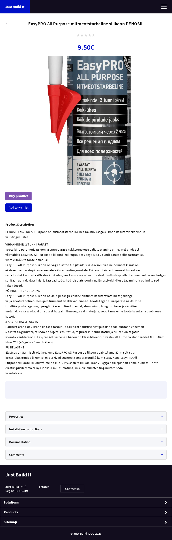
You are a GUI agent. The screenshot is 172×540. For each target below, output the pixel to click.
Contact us (72, 489)
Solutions (11, 502)
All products (7, 24)
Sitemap (10, 522)
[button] (18, 207)
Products (11, 512)
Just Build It (14, 6)
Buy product (18, 196)
